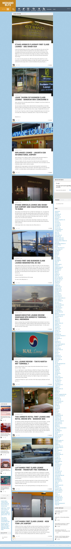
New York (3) (57, 407)
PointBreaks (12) (58, 418)
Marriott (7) (57, 393)
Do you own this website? (61, 190)
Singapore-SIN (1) (58, 442)
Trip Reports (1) (58, 478)
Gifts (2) (56, 340)
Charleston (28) (58, 288)
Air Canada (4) (58, 224)
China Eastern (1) (58, 296)
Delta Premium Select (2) (60, 314)
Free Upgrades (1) (58, 338)
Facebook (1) (57, 327)
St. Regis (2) (57, 457)
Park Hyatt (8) (57, 414)
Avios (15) (57, 254)
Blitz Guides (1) (58, 270)
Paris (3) (56, 412)
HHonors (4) (57, 352)
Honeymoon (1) (58, 355)
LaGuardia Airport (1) (59, 377)
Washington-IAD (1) (58, 499)
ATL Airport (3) (57, 250)
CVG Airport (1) (57, 309)
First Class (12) (58, 331)
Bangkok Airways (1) (59, 267)
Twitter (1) (57, 482)
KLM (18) (56, 374)
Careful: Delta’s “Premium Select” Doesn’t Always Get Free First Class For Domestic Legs (5, 503)
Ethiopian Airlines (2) (59, 323)
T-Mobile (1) (57, 462)
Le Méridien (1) (57, 381)
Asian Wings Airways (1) (59, 247)
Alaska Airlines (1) (58, 235)
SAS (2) (56, 433)
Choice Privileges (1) (59, 300)
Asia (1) (56, 246)
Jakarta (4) (57, 370)
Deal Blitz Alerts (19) (59, 312)
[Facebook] (70, 8)
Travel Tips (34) (58, 474)
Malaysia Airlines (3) (59, 388)
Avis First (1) (57, 257)
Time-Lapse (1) (57, 465)
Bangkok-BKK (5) (58, 268)
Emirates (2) (57, 321)
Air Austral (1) (57, 222)
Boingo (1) (57, 273)
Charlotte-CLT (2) (58, 289)
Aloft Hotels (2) (58, 236)
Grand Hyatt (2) (58, 348)
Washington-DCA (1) (59, 497)
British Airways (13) (58, 277)
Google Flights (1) (58, 345)
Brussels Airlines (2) (59, 278)
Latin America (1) (58, 380)
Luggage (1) (57, 387)
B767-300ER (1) (58, 260)
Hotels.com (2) (58, 358)
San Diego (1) (57, 429)
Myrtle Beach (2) (58, 402)
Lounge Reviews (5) (59, 384)
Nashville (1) (57, 405)
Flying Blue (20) (58, 334)
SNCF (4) (56, 448)
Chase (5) (57, 292)
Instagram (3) (57, 365)
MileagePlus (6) (58, 400)
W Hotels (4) (57, 495)
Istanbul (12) (57, 367)
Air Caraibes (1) (58, 225)
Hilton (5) (56, 354)
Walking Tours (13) (58, 496)
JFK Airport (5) (57, 373)
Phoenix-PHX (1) (58, 416)
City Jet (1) (57, 302)
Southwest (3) (57, 453)
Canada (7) (57, 284)
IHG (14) (56, 362)
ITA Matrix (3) (57, 369)
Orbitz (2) (56, 409)
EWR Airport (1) (58, 326)
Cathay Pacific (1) (58, 286)
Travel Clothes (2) (58, 471)
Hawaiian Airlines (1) (59, 349)
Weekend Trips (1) (58, 500)
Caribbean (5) (57, 285)
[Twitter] (67, 8)
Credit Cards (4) (58, 306)
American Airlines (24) (59, 238)
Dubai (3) (56, 317)
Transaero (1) (57, 469)
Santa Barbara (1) (58, 430)
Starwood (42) (57, 460)
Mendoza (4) (57, 397)
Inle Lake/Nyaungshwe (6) (60, 363)
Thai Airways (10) (58, 464)
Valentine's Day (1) (58, 489)
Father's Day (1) (58, 328)
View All (5, 495)
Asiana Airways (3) (58, 249)
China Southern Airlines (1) (60, 298)
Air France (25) (58, 228)
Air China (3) (57, 226)
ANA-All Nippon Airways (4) (60, 243)
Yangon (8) (57, 504)
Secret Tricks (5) (58, 436)
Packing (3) (57, 411)
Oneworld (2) (57, 408)
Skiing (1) (56, 443)
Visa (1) (56, 493)
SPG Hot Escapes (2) (59, 454)
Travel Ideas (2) (58, 472)
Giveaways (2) (57, 341)
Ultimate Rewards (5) (59, 485)
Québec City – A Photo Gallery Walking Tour (5, 508)
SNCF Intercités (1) (58, 450)
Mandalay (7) (57, 391)
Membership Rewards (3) (60, 395)
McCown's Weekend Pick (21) (60, 394)
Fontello (60, 545)
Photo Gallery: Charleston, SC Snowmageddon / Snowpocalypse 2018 (5, 519)
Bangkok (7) (57, 266)
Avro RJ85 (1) (57, 259)
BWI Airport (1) (57, 281)
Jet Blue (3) (57, 372)
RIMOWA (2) (57, 425)
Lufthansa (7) (57, 386)
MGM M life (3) (58, 398)
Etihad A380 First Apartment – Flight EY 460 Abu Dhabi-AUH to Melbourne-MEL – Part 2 (5, 513)
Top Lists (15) (57, 468)
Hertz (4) (56, 351)
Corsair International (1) (59, 305)
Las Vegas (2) (57, 379)
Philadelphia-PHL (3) (59, 415)
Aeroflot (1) (57, 218)
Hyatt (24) (57, 361)
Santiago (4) (57, 432)
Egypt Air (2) (57, 320)
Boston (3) (57, 275)
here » (69, 545)
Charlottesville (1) (58, 291)
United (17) (57, 486)
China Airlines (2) (58, 295)
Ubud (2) (56, 483)
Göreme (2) (57, 347)
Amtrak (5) (57, 242)
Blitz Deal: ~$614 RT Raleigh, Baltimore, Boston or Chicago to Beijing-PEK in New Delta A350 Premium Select (5, 526)
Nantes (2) (57, 404)
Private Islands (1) (58, 422)
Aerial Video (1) (58, 217)
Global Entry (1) (58, 342)
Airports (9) (57, 233)
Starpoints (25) (58, 458)
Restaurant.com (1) (58, 423)
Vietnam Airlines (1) (58, 490)
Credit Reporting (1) (58, 307)
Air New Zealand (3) (59, 229)
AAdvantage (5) (58, 214)
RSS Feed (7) (57, 426)
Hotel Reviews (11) (58, 356)
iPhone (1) (57, 366)
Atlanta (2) (57, 252)
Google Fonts (52, 545)
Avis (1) (56, 256)
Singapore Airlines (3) (59, 440)
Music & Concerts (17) (59, 401)
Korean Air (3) (57, 376)
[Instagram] (69, 8)
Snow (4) (56, 451)
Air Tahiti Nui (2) (58, 231)
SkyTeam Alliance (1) (59, 446)
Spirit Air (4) (57, 455)
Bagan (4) (57, 261)
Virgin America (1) (58, 492)
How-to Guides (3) (58, 359)
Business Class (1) (58, 280)
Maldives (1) (57, 390)
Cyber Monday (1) (58, 310)
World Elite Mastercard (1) (60, 503)
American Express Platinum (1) (61, 240)
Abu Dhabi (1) (57, 215)
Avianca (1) (57, 253)
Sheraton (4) (57, 437)
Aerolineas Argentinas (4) (60, 219)
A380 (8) (56, 212)
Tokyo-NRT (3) (57, 467)
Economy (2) (57, 319)
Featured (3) (57, 330)
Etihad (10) (57, 324)
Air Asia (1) (57, 221)
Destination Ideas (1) (59, 316)
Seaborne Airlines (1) (59, 435)
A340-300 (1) (57, 211)
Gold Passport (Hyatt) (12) (60, 344)
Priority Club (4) (58, 419)
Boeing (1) (57, 271)
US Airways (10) (58, 488)
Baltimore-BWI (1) (58, 264)
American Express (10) (59, 239)
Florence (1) (57, 333)
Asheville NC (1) (58, 245)
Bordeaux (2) (57, 274)
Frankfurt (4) (57, 337)
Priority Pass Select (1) (59, 421)
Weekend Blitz (7, 4)
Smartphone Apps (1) (59, 447)
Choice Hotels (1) (58, 299)
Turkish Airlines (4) (58, 481)
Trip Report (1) (57, 476)
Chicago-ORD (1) (58, 293)
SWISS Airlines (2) (58, 461)
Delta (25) (57, 313)
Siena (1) (56, 439)
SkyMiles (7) (57, 444)
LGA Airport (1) (57, 383)
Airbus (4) (57, 232)
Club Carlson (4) (58, 303)
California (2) (57, 282)
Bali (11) (56, 263)
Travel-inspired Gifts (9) (59, 475)
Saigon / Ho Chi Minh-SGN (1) (60, 428)
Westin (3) (57, 502)
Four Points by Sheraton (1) (60, 335)
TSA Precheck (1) (58, 479)
